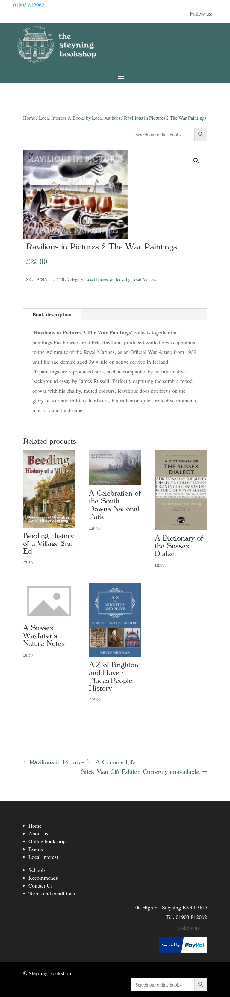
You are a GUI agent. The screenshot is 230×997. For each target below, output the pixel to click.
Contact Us (40, 885)
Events (35, 849)
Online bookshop (47, 841)
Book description (52, 314)
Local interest (43, 856)
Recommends (43, 877)
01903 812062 (28, 4)
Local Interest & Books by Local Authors (79, 118)
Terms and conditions (51, 893)
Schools (37, 869)
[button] (196, 160)
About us (38, 833)
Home (29, 118)
